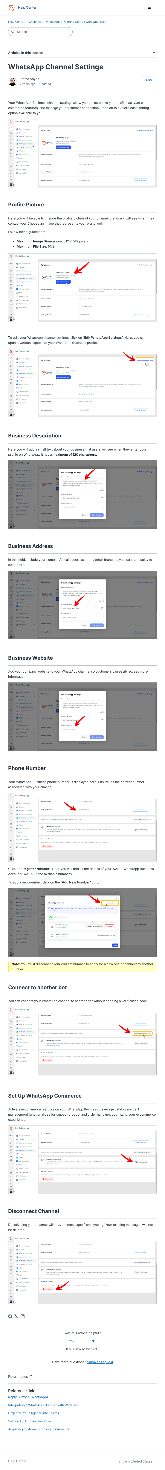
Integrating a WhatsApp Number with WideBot (43, 1405)
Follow (148, 79)
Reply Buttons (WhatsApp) (28, 1397)
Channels (35, 21)
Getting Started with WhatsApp (85, 21)
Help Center (16, 21)
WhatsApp (53, 21)
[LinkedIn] (22, 1316)
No (93, 1341)
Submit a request (100, 1362)
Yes (71, 1341)
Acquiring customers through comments (38, 1429)
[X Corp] (16, 1316)
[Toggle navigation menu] (149, 7)
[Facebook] (10, 1316)
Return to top (18, 1377)
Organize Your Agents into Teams (33, 1413)
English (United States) (136, 1461)
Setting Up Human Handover (30, 1421)
